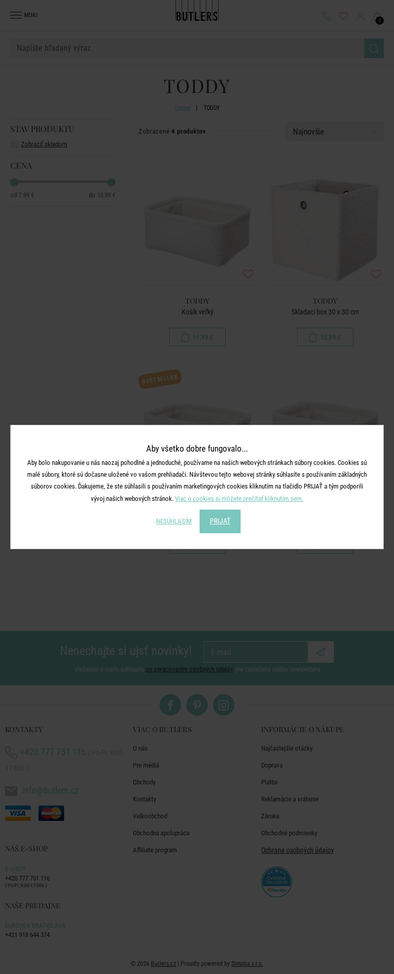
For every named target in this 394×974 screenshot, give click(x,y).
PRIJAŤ (220, 521)
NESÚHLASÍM (174, 521)
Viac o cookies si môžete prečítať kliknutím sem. (239, 498)
